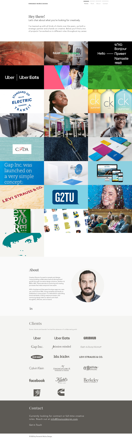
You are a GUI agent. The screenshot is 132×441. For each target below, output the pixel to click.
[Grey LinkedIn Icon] (31, 308)
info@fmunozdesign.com (64, 419)
